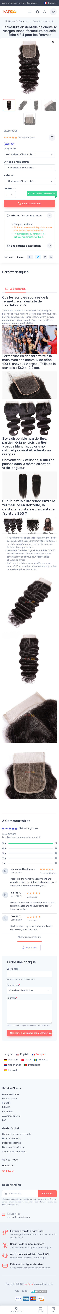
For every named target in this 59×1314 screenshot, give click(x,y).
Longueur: (10, 148)
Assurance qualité (11, 1116)
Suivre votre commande (14, 1151)
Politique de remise (11, 1143)
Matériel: (9, 175)
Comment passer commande (16, 1134)
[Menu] (29, 12)
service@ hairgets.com (18, 1217)
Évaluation (13, 985)
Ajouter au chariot (31, 203)
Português (34, 1064)
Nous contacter (10, 1098)
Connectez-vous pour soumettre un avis (31, 1033)
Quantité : (10, 188)
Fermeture (24, 21)
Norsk (28, 1059)
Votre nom (13, 968)
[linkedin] (9, 1171)
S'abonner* (47, 1193)
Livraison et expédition (13, 1147)
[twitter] (3, 1171)
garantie (6, 1103)
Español (12, 1070)
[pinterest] (12, 1171)
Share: (20, 257)
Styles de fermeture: (16, 161)
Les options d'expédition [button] (26, 245)
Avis (17, 1291)
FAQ (4, 1120)
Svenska (43, 1059)
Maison (11, 21)
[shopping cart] (53, 11)
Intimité (6, 1107)
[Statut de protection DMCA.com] (38, 1291)
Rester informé (11, 1184)
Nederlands (14, 1064)
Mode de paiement (11, 1138)
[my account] (44, 11)
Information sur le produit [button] (26, 215)
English (24, 1054)
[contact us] (37, 11)
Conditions (7, 1111)
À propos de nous (10, 1094)
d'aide (24, 1291)
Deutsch (13, 1059)
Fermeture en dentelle (43, 21)
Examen (12, 998)
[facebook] (6, 1171)
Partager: (9, 257)
